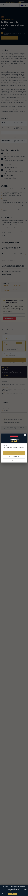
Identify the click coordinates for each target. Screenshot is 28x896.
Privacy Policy (13, 890)
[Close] (25, 435)
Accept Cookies (12, 893)
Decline (4, 893)
